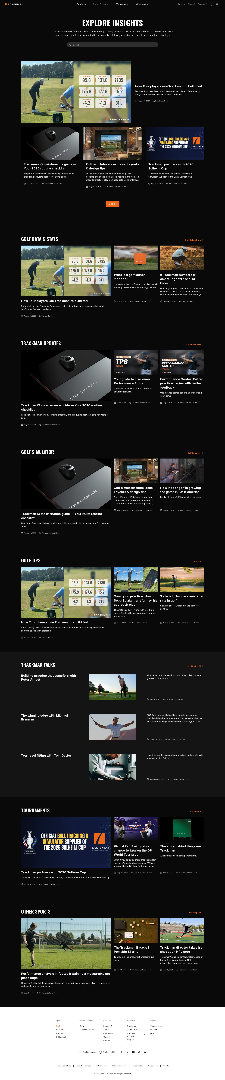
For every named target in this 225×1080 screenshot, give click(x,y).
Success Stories (87, 1030)
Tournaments (123, 4)
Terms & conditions (63, 1066)
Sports (58, 1021)
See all (112, 203)
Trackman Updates (192, 344)
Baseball (60, 1030)
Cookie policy (153, 1066)
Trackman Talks (193, 666)
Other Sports (195, 913)
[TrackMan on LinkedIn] (144, 1052)
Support (201, 4)
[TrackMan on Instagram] (139, 1052)
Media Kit (131, 1030)
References (108, 1033)
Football (59, 1033)
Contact (106, 1037)
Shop (190, 4)
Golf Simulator (194, 453)
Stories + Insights (86, 1021)
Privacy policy (137, 1066)
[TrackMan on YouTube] (133, 1052)
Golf (58, 1026)
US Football (61, 1037)
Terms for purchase (83, 1066)
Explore (153, 1021)
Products (81, 4)
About (105, 1030)
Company (141, 4)
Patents (166, 1066)
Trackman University (131, 1034)
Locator (181, 4)
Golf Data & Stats (193, 240)
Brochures (131, 1026)
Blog (82, 1026)
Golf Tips (197, 561)
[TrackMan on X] (127, 1052)
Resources (131, 1021)
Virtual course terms (119, 1066)
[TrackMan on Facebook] (122, 1052)
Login (152, 1033)
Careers (106, 1040)
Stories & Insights (101, 4)
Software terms (101, 1066)
